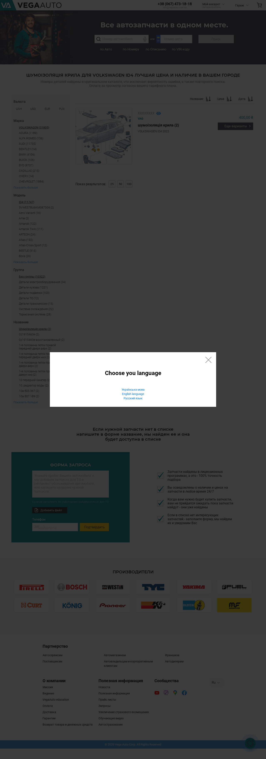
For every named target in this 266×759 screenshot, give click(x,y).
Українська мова (133, 389)
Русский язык (133, 398)
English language (133, 394)
